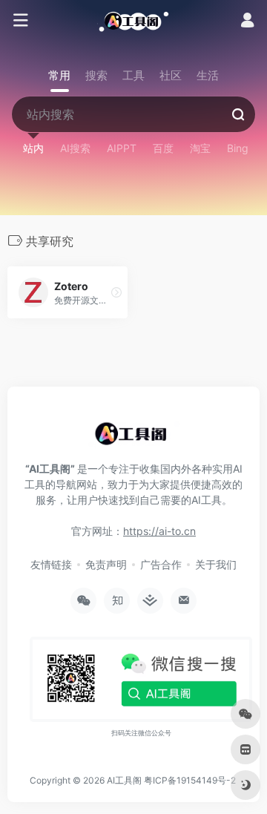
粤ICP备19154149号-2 (190, 780)
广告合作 (161, 564)
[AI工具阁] (133, 20)
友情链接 (51, 564)
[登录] (247, 21)
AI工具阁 (124, 780)
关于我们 (216, 564)
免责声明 (106, 564)
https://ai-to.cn (159, 531)
